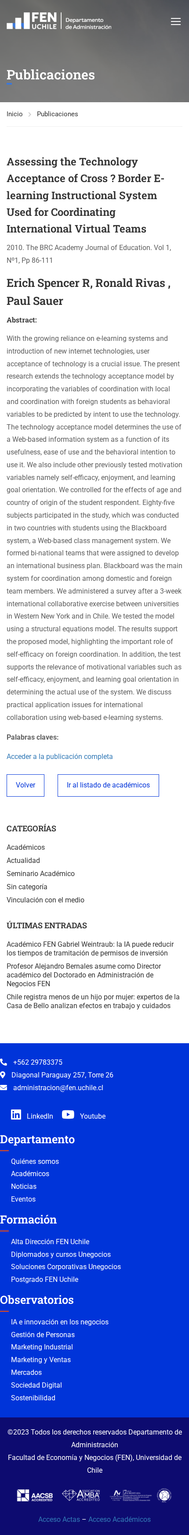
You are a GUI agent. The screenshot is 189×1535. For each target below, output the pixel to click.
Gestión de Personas (43, 1335)
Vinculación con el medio (45, 900)
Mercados (26, 1372)
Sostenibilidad (33, 1398)
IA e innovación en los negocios (60, 1322)
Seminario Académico (41, 873)
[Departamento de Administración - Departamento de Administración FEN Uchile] (59, 20)
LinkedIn (39, 1116)
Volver (25, 785)
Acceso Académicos (119, 1519)
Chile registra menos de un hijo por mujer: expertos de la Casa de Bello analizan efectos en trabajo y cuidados (93, 1001)
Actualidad (23, 860)
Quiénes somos (35, 1161)
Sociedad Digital (36, 1385)
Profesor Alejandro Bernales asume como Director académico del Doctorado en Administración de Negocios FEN (84, 975)
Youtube (91, 1116)
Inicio (15, 114)
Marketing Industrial (42, 1347)
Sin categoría (27, 887)
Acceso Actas (59, 1519)
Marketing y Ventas (41, 1360)
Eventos (23, 1199)
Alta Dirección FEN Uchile (50, 1242)
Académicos (26, 847)
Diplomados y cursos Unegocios (61, 1254)
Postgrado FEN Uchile (44, 1279)
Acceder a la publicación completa (60, 756)
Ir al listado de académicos (108, 785)
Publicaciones (57, 114)
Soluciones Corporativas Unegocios (66, 1267)
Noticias (23, 1186)
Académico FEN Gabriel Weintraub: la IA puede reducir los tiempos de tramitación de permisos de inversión (90, 948)
